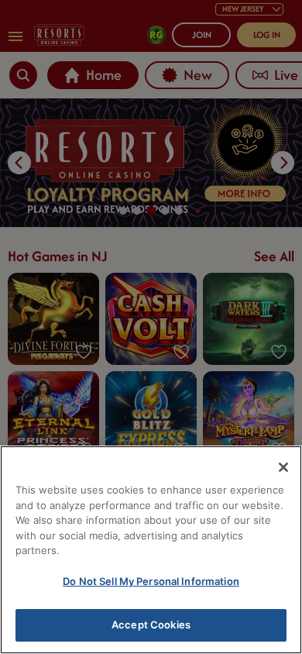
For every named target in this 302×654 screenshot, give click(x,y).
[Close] (283, 467)
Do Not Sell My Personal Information (151, 581)
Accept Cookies (151, 624)
